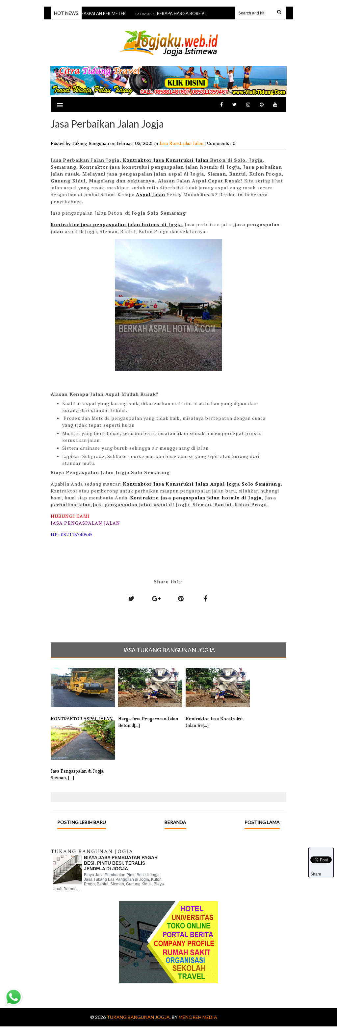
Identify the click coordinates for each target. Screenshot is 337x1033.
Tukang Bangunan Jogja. (139, 1017)
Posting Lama (262, 822)
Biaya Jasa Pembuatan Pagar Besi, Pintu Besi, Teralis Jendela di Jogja (121, 863)
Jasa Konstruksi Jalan (182, 143)
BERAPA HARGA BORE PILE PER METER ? (189, 13)
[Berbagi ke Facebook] (205, 598)
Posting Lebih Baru (81, 822)
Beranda (175, 822)
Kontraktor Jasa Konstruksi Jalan (166, 160)
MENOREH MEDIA (198, 1017)
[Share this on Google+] (156, 598)
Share (315, 874)
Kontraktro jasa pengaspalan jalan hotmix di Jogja (196, 497)
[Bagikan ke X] (131, 598)
